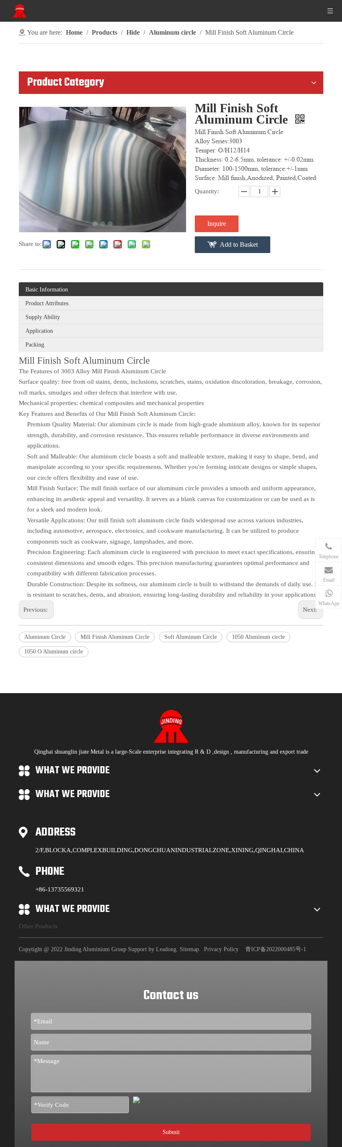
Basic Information (46, 289)
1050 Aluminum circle (258, 637)
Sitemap (189, 949)
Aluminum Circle (44, 637)
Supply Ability (42, 317)
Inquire (216, 223)
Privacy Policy (221, 949)
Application (39, 331)
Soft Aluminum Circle (190, 637)
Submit (171, 1132)
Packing (34, 345)
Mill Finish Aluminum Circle (114, 637)
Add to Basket (239, 244)
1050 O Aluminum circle (53, 651)
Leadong (166, 949)
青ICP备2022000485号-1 (275, 949)
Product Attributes (46, 303)
